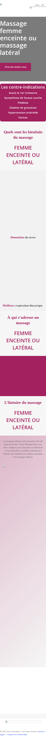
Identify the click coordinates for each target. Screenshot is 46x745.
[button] (39, 5)
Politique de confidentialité (17, 734)
